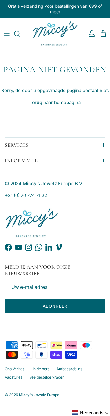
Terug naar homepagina (55, 102)
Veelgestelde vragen (46, 377)
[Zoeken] (20, 34)
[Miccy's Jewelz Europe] (55, 33)
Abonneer (55, 306)
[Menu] (6, 34)
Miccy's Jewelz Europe (39, 394)
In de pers (41, 369)
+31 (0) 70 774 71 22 (26, 195)
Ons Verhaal (15, 369)
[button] (91, 412)
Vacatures (13, 377)
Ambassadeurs (69, 369)
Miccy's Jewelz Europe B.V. (53, 183)
